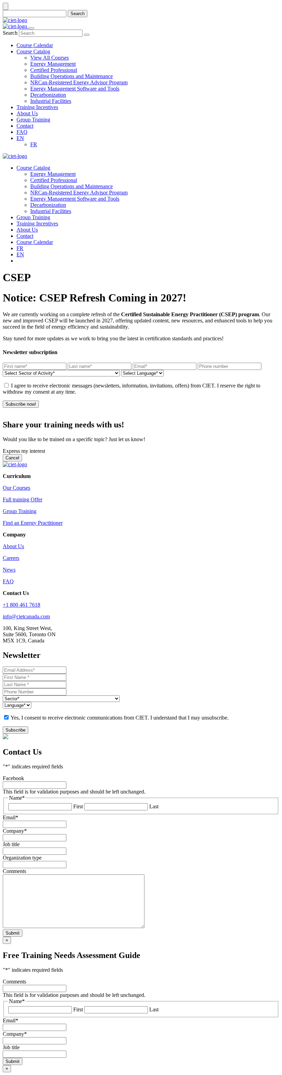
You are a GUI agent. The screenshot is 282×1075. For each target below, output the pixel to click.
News (9, 570)
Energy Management (53, 174)
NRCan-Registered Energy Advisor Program (79, 192)
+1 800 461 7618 (21, 605)
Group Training (33, 217)
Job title (11, 844)
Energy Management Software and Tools (74, 199)
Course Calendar (35, 242)
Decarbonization (48, 205)
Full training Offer (22, 499)
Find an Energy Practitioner (33, 523)
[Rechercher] (86, 35)
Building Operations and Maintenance (71, 186)
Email (10, 817)
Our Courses (16, 488)
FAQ (8, 581)
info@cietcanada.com (26, 616)
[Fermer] (5, 6)
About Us (27, 230)
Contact (25, 236)
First (78, 806)
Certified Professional (53, 180)
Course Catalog (33, 168)
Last (154, 806)
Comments (14, 871)
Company (15, 831)
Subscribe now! (21, 404)
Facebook (13, 778)
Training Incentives (37, 223)
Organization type (22, 858)
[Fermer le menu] (31, 28)
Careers (11, 558)
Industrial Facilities (50, 211)
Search (77, 13)
